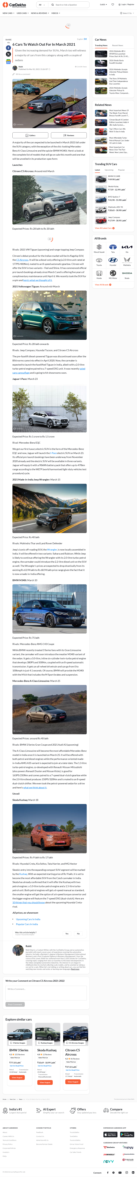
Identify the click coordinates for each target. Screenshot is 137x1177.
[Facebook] (107, 1173)
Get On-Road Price (16, 1066)
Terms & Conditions (9, 1140)
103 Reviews (20, 1054)
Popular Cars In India (27, 924)
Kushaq (23, 873)
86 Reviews (75, 1059)
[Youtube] (120, 1173)
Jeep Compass (114, 217)
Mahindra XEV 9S (115, 207)
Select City (127, 13)
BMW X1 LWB (114, 176)
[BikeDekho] (109, 1147)
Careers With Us (8, 1136)
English (102, 4)
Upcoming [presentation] (109, 170)
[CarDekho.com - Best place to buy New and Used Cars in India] (14, 5)
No (78, 933)
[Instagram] (126, 1173)
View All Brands (101, 284)
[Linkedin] (133, 1173)
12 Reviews (47, 1054)
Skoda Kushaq (46, 1050)
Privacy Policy (7, 1144)
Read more (75, 969)
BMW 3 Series (18, 1050)
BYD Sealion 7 (114, 197)
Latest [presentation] (97, 170)
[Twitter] (113, 1173)
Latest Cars (107, 228)
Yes (66, 933)
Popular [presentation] (121, 170)
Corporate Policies (9, 1148)
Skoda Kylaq (113, 186)
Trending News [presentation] (101, 45)
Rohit (21, 67)
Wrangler (52, 549)
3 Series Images (19, 1043)
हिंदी (85, 39)
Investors (6, 1152)
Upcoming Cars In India (28, 919)
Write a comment (23, 74)
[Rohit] (14, 68)
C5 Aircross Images (76, 1043)
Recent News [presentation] (117, 45)
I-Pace (53, 453)
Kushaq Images (47, 1043)
